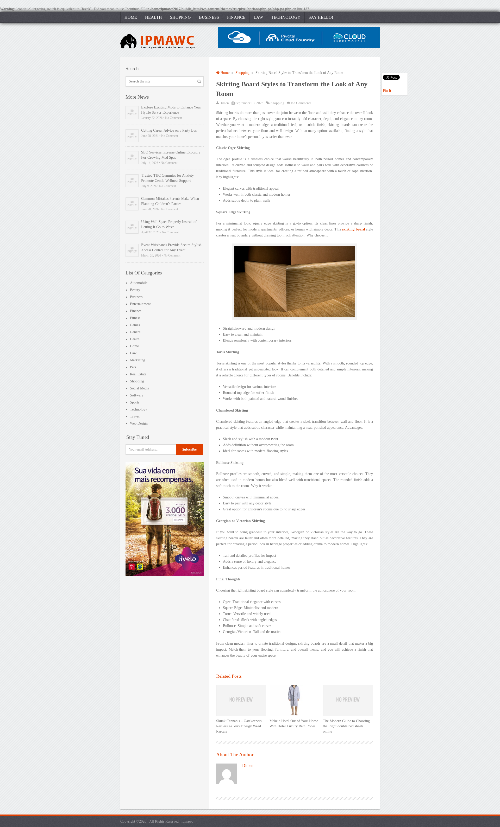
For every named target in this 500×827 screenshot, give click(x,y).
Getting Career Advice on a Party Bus (169, 130)
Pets (133, 367)
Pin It (387, 91)
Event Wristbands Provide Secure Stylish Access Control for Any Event (171, 247)
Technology (286, 17)
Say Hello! (321, 17)
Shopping (180, 17)
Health (153, 17)
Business (209, 17)
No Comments (301, 103)
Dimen (224, 103)
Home (130, 17)
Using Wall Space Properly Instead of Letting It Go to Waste (169, 224)
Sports (134, 402)
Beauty (135, 290)
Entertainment (140, 304)
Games (135, 325)
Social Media (139, 388)
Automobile (138, 283)
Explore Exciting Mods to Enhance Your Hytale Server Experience (171, 109)
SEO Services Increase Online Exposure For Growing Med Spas (170, 154)
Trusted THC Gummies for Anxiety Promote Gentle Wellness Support (167, 178)
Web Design (139, 423)
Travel (135, 416)
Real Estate (138, 374)
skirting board (353, 229)
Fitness (135, 318)
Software (136, 395)
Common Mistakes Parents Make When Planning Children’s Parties (170, 201)
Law (258, 17)
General (135, 332)
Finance (236, 17)
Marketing (137, 360)
